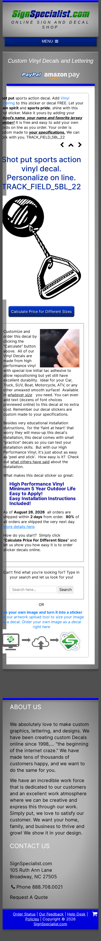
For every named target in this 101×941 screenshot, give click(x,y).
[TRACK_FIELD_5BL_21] (62, 145)
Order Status (24, 914)
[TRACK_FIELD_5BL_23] (80, 145)
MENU (48, 41)
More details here (18, 526)
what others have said (30, 461)
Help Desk (76, 914)
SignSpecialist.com (50, 924)
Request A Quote (29, 897)
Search (65, 589)
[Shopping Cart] (95, 914)
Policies (32, 919)
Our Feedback (51, 914)
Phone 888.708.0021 (39, 887)
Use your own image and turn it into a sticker (41, 612)
